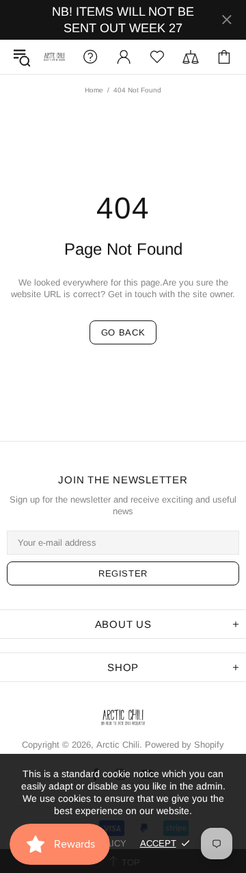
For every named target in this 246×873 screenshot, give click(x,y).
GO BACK (123, 332)
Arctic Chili (54, 56)
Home (94, 90)
